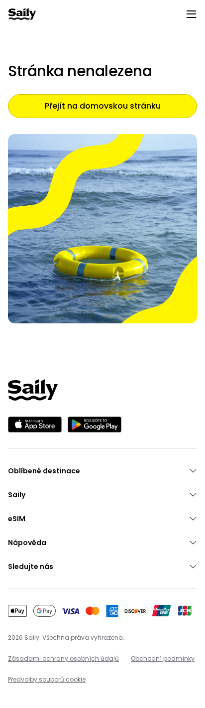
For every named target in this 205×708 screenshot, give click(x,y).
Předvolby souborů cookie (47, 679)
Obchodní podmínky (163, 658)
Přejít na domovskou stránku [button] (103, 106)
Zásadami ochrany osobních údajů (63, 658)
